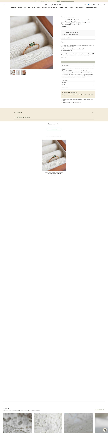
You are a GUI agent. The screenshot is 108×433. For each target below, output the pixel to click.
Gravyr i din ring (75, 34)
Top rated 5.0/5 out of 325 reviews (67, 1)
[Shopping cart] (104, 5)
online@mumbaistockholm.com (72, 94)
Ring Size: (63, 42)
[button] (101, 5)
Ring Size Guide (68, 50)
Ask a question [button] (54, 129)
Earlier (10, 42)
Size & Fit (19, 112)
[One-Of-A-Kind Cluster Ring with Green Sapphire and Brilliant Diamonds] (54, 155)
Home (62, 19)
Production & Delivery (23, 117)
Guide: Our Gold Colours (66, 38)
